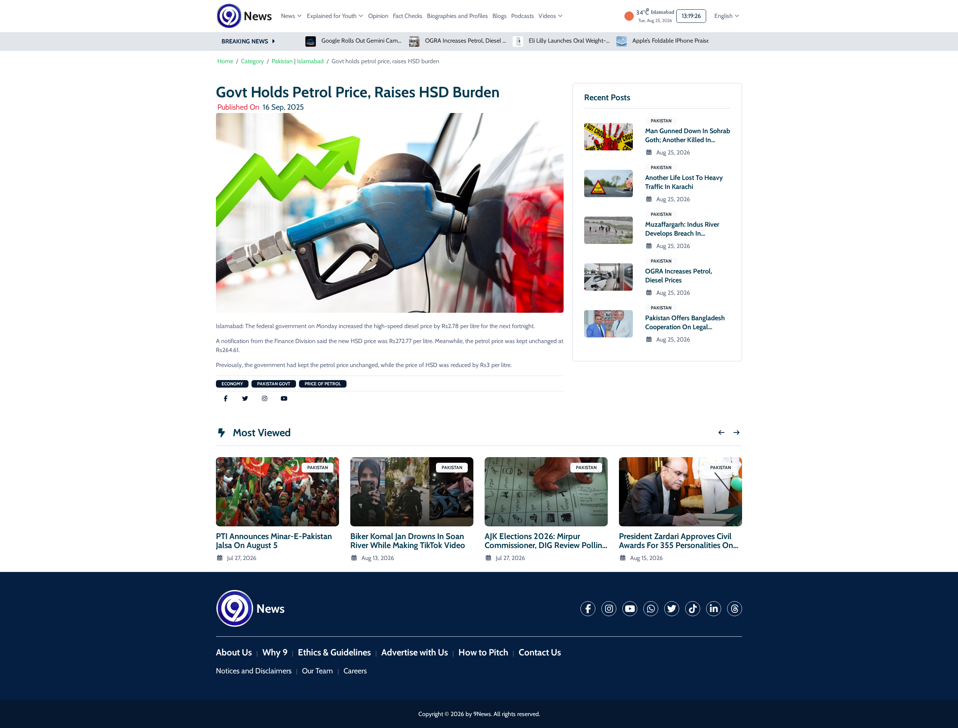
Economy (232, 383)
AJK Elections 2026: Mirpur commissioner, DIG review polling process (545, 545)
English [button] (724, 15)
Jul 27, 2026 (241, 558)
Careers (355, 670)
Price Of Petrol (323, 383)
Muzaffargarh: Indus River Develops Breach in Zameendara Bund (682, 233)
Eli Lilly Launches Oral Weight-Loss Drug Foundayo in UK (570, 41)
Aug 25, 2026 (673, 152)
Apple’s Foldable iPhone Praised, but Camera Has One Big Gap (673, 41)
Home (225, 61)
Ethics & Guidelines (334, 652)
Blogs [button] (499, 15)
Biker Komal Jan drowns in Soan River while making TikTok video (407, 540)
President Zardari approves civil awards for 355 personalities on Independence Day (676, 545)
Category (252, 61)
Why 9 (274, 652)
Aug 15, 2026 (646, 558)
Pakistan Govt (273, 383)
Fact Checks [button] (407, 15)
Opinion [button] (378, 15)
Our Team (317, 670)
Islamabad (310, 61)
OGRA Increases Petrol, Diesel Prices (466, 41)
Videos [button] (548, 15)
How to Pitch (483, 652)
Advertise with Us (414, 652)
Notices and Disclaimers (254, 670)
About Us (234, 652)
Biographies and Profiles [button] (457, 15)
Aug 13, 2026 (377, 558)
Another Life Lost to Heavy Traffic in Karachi (684, 182)
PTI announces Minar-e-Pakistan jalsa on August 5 (274, 540)
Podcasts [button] (522, 15)
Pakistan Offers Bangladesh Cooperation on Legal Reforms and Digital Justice (685, 327)
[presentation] (721, 432)
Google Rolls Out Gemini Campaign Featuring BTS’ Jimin (362, 41)
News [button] (289, 15)
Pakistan (282, 61)
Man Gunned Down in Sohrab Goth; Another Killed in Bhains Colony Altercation (687, 140)
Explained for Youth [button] (332, 15)
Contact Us (540, 652)
